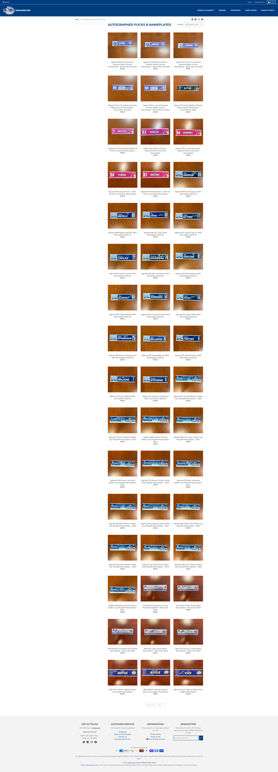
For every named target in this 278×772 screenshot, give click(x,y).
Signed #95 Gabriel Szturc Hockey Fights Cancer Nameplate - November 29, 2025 (122, 64)
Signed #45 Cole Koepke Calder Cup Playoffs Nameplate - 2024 (122, 566)
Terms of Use (155, 737)
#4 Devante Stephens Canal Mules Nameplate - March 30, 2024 (155, 607)
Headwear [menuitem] (235, 10)
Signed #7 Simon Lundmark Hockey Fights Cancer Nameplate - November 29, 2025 (188, 64)
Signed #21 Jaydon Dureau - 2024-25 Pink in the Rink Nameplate (155, 150)
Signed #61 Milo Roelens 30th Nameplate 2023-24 (188, 275)
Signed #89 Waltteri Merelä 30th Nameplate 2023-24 (122, 234)
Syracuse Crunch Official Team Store (142, 763)
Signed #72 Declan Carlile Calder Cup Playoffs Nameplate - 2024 (155, 481)
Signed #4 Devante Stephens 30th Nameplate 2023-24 (155, 397)
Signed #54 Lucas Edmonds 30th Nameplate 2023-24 (155, 315)
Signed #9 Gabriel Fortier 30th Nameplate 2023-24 (188, 356)
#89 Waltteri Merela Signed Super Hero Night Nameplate (155, 691)
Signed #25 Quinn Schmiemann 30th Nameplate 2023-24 (123, 356)
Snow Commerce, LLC (89, 765)
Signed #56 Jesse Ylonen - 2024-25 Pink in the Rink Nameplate (122, 193)
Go (201, 738)
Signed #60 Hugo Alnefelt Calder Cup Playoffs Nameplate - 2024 (155, 525)
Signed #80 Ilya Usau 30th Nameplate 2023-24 (155, 234)
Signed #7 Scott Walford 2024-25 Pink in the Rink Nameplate (122, 149)
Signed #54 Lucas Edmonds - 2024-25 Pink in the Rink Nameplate (188, 150)
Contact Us (96, 728)
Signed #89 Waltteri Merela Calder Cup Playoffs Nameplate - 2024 (155, 439)
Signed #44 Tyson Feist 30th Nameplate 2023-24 (188, 315)
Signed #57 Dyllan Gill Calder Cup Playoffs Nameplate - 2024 (188, 525)
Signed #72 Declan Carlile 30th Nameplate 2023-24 (122, 275)
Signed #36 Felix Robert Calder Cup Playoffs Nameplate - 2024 (188, 566)
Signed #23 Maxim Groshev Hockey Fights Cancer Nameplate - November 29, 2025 (155, 64)
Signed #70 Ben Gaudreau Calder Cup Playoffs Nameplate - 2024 (188, 482)
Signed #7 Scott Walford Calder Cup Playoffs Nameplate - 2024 (122, 438)
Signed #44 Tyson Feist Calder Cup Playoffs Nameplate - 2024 (155, 566)
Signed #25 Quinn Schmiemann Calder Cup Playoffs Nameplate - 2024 (122, 607)
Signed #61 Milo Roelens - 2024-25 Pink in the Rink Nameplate (155, 193)
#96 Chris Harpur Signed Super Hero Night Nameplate (122, 691)
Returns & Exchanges (122, 734)
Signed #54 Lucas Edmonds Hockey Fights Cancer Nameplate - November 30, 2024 (155, 107)
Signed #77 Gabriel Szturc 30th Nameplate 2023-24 (188, 234)
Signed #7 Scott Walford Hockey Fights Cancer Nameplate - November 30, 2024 (122, 107)
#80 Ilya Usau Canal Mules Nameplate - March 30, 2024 (155, 650)
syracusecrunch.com (123, 739)
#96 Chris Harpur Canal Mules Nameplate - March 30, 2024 (188, 650)
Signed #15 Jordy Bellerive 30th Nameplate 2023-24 (155, 356)
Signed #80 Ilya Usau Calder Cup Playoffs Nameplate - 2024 (188, 438)
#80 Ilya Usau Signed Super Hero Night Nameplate (188, 691)
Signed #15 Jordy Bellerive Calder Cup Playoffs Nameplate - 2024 (188, 397)
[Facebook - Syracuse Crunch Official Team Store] (196, 19)
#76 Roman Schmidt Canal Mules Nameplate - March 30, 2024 (122, 650)
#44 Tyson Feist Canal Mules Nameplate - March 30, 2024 (188, 606)
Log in (250, 2)
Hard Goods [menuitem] (250, 10)
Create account (260, 2)
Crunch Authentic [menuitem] (205, 10)
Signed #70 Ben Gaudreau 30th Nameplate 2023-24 (155, 275)
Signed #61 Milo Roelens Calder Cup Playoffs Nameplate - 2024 (122, 525)
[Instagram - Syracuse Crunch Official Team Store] (199, 19)
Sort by (180, 24)
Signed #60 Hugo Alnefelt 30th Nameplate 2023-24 (122, 315)
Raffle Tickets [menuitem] (267, 10)
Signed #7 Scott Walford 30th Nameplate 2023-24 (123, 397)
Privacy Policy (155, 734)
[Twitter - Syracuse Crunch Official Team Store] (192, 19)
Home (77, 19)
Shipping (122, 732)
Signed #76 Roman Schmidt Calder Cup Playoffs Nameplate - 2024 (122, 482)
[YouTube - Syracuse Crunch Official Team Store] (202, 19)
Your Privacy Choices (156, 739)
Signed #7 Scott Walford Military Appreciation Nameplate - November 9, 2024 (188, 107)
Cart (272, 2)
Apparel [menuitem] (222, 10)
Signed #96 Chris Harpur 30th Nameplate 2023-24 (188, 193)
